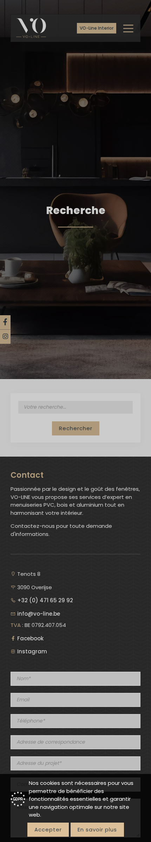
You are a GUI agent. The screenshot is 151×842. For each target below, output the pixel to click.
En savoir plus (97, 829)
